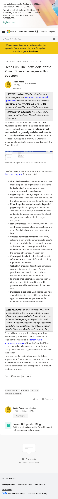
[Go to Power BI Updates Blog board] (8, 425)
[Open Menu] (54, 39)
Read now (33, 51)
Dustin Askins (18, 81)
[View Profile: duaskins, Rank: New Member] (8, 84)
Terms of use (40, 484)
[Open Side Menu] (4, 31)
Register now (9, 22)
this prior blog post (14, 174)
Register (44, 31)
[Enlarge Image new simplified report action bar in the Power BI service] (29, 155)
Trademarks (7, 489)
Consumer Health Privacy (37, 493)
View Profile (20, 415)
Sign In (52, 31)
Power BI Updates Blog (13, 39)
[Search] (36, 31)
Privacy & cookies (25, 484)
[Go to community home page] (20, 31)
